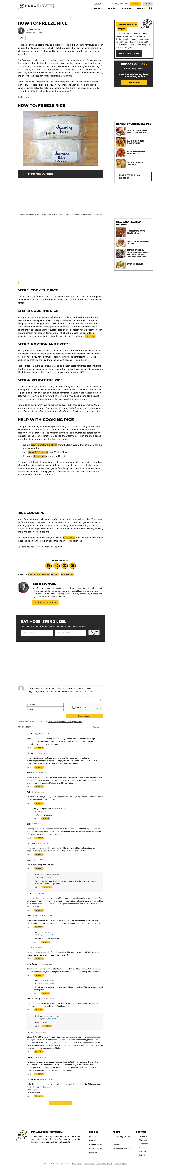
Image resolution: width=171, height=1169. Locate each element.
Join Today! (134, 82)
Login (148, 4)
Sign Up (135, 4)
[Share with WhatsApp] (56, 565)
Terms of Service (89, 1164)
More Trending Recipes (129, 176)
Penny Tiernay (51, 1019)
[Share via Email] (64, 565)
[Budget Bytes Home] (36, 6)
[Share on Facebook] (48, 565)
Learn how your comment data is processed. (65, 722)
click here (90, 336)
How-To (20, 18)
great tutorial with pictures (44, 445)
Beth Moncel (34, 30)
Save (21, 38)
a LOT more (69, 537)
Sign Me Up (94, 632)
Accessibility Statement (104, 1164)
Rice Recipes (67, 574)
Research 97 (49, 935)
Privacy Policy (77, 1164)
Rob (46, 811)
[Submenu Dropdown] (103, 8)
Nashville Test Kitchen (55, 215)
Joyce (48, 877)
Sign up (97, 4)
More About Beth (45, 602)
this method (39, 456)
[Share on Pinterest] (72, 565)
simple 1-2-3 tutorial (38, 452)
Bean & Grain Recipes (38, 574)
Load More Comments (60, 1103)
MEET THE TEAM (129, 53)
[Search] (150, 8)
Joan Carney (49, 983)
